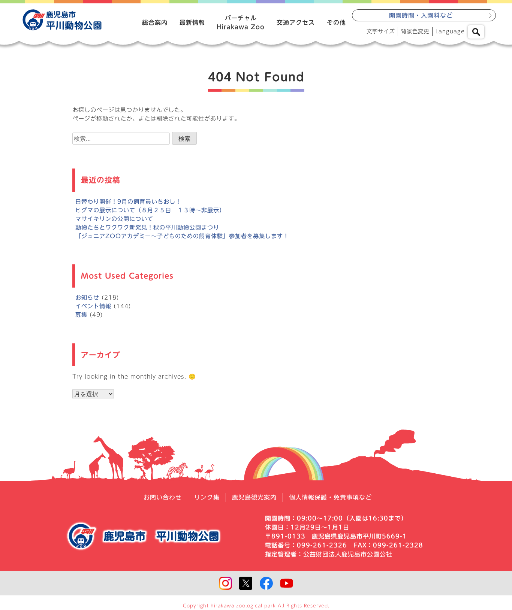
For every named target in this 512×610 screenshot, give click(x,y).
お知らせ (87, 297)
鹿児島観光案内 (254, 497)
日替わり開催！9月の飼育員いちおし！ (128, 201)
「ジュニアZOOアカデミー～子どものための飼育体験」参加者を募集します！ (182, 236)
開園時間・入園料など (421, 15)
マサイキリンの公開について (114, 219)
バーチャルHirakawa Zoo (241, 22)
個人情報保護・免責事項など (330, 497)
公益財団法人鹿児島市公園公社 (347, 554)
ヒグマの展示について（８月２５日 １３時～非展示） (150, 210)
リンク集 (207, 497)
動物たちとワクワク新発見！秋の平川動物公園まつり (147, 227)
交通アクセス (296, 22)
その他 (336, 22)
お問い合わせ (163, 497)
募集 (81, 315)
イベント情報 (93, 306)
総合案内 (155, 22)
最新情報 (192, 22)
